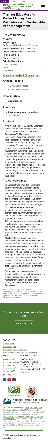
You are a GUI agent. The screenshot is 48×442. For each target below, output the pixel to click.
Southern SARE (9, 368)
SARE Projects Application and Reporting (20, 352)
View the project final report (21, 75)
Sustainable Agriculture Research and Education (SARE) (22, 409)
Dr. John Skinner (10, 64)
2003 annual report (19, 85)
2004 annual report (19, 89)
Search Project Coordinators (15, 349)
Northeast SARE (10, 365)
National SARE (9, 359)
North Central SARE (11, 362)
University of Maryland (34, 412)
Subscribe (21, 323)
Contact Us (25, 372)
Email (6, 67)
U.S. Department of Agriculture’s (21, 415)
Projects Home (9, 343)
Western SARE (9, 371)
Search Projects (9, 346)
